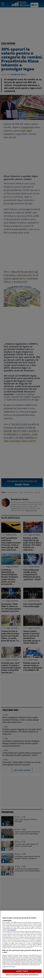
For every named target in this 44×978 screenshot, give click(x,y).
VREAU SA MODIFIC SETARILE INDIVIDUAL (22, 974)
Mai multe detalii (12, 929)
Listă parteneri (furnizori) (8, 966)
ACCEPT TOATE (22, 971)
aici (7, 941)
